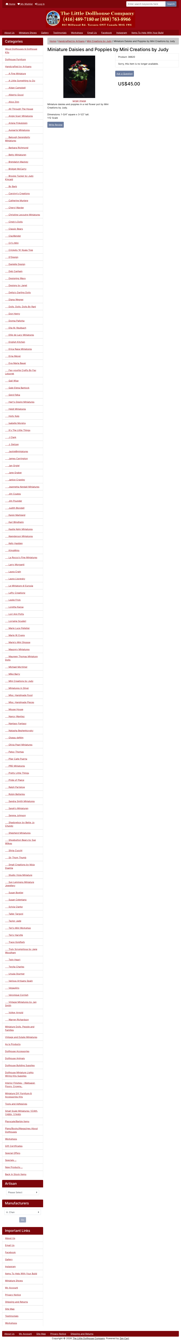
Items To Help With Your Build (147, 32)
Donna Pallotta (14, 320)
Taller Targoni (14, 913)
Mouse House (14, 709)
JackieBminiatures (16, 451)
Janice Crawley (15, 479)
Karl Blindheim (14, 522)
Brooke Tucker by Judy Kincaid (19, 177)
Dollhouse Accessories (17, 1051)
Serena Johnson (15, 815)
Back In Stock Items (15, 1174)
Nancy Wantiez (15, 716)
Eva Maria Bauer (15, 363)
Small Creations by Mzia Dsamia (20, 866)
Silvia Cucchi (13, 850)
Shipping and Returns (16, 1301)
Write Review (56, 124)
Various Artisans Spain (19, 980)
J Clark (10, 437)
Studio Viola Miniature (18, 875)
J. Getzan (12, 444)
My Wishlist (26, 4)
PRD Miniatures (15, 765)
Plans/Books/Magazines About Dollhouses (21, 1130)
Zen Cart (124, 1338)
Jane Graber (13, 472)
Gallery (45, 32)
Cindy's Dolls (14, 221)
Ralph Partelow (15, 787)
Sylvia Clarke (14, 906)
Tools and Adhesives (16, 1103)
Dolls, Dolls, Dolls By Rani (20, 306)
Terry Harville (14, 935)
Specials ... (10, 1160)
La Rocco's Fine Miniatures (21, 557)
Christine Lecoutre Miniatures (22, 214)
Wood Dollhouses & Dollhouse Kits (21, 51)
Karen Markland (15, 515)
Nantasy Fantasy (15, 723)
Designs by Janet (16, 285)
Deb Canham (13, 271)
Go (22, 1219)
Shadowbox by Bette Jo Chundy (20, 824)
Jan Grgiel (12, 465)
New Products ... (14, 1167)
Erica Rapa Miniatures (18, 349)
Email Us (92, 32)
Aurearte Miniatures (17, 130)
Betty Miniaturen (15, 154)
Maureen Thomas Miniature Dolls (21, 658)
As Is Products (13, 1044)
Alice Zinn (12, 101)
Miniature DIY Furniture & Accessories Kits (18, 1095)
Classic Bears (14, 228)
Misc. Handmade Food (19, 695)
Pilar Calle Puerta (16, 758)
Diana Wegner (14, 299)
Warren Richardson (17, 1019)
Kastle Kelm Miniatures (19, 529)
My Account (11, 1287)
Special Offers (12, 1153)
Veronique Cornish (16, 995)
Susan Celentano (16, 899)
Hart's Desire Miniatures (19, 401)
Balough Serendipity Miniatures (17, 139)
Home (11, 4)
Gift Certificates (13, 1146)
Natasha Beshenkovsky (19, 730)
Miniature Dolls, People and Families (19, 1028)
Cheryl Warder (14, 207)
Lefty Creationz (15, 592)
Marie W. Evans (15, 635)
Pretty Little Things (17, 773)
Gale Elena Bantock (17, 387)
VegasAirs (12, 987)
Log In (41, 4)
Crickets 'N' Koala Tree (19, 250)
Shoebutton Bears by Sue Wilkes (20, 842)
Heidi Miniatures (15, 409)
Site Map (10, 1308)
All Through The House (19, 108)
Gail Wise (12, 380)
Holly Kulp (12, 416)
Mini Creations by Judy (99, 41)
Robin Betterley (15, 794)
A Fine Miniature (15, 73)
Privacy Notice (13, 1294)
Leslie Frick (13, 599)
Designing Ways (15, 278)
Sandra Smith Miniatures (20, 801)
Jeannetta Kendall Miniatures (22, 486)
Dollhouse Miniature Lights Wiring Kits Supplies (19, 1074)
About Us (9, 32)
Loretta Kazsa (14, 607)
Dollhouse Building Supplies (20, 1065)
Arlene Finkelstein (16, 123)
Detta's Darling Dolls (18, 292)
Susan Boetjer (14, 892)
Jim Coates (13, 493)
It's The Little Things (17, 430)
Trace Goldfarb (15, 942)
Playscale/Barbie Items (17, 1121)
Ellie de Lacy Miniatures (19, 334)
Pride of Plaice (14, 780)
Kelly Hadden (14, 543)
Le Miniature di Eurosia (19, 585)
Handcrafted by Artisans (71, 41)
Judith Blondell (14, 508)
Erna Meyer (13, 356)
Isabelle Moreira (15, 423)
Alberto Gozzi (14, 94)
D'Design (11, 257)
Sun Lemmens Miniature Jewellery (19, 884)
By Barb (11, 186)
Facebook (106, 32)
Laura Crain (13, 571)
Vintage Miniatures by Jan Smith (20, 1004)
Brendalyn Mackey (16, 161)
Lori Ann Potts (14, 614)
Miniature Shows (28, 32)
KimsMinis (12, 550)
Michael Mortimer (16, 666)
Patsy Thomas (14, 751)
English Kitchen (15, 342)
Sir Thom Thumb (15, 857)
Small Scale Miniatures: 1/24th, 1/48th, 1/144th (21, 1113)
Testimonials (59, 32)
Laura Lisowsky (15, 578)
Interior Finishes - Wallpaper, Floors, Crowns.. (20, 1085)
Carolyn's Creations (17, 193)
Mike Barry (12, 674)
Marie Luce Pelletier (17, 628)
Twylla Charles (14, 966)
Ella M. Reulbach (15, 327)
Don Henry (12, 313)
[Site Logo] (90, 19)
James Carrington (16, 458)
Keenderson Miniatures (19, 536)
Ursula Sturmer (15, 973)
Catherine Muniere (16, 200)
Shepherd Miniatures (18, 832)
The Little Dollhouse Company (89, 1338)
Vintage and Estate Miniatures (21, 1037)
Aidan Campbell (15, 87)
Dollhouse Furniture (15, 59)
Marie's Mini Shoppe (17, 642)
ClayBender (13, 235)
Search (171, 4)
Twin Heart (12, 959)
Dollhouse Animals (15, 1058)
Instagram (121, 32)
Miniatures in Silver (17, 688)
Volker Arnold (14, 1012)
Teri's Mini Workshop (18, 928)
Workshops (77, 32)
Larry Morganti (14, 564)
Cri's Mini (12, 243)
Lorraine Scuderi (15, 621)
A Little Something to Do (20, 80)
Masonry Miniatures (17, 649)
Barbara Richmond (16, 147)
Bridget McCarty (15, 168)
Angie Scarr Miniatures (19, 116)
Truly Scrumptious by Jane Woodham (21, 951)
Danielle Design (15, 264)
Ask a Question (125, 73)
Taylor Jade (13, 920)
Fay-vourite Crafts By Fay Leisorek (20, 372)
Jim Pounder (13, 500)
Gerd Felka (12, 394)
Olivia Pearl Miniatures (18, 744)
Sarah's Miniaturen (16, 808)
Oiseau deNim (14, 737)
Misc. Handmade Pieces (19, 702)
